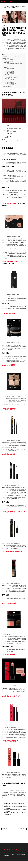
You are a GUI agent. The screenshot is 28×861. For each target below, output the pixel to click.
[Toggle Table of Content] (23, 55)
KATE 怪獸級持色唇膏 (10, 82)
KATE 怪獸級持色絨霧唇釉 (11, 84)
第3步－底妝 (7, 62)
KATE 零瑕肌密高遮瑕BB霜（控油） (13, 261)
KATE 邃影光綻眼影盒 (10, 71)
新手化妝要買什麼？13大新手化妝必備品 (11, 56)
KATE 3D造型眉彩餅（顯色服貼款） (12, 77)
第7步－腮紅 (7, 78)
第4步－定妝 (7, 67)
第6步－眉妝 (7, 74)
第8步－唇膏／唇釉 (8, 81)
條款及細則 (19, 854)
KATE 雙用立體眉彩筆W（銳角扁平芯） (13, 76)
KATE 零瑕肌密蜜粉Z (10, 68)
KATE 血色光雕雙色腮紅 (10, 79)
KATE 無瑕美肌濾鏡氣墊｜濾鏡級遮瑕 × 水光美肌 (14, 63)
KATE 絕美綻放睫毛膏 (10, 73)
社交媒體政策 (6, 855)
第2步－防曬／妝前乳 (9, 61)
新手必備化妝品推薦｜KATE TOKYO (10, 86)
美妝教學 (7, 6)
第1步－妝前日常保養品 (9, 59)
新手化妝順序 (6, 58)
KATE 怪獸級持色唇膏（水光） (12, 83)
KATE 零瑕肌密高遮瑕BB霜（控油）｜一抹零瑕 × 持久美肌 (16, 66)
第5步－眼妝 (7, 69)
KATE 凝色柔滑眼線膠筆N (11, 72)
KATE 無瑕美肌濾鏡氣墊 (9, 203)
